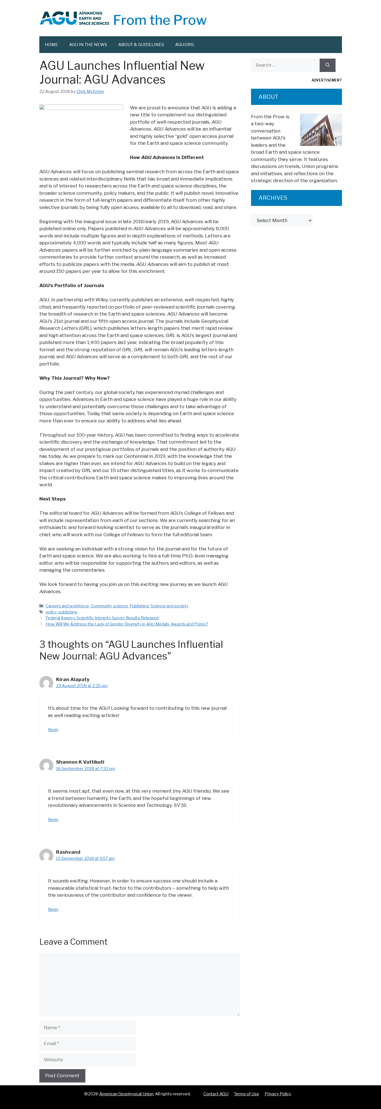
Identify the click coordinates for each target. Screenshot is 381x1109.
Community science (109, 605)
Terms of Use (246, 1093)
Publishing (139, 605)
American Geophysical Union (126, 1093)
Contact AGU (215, 1093)
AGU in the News (88, 44)
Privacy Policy (278, 1093)
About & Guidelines (141, 44)
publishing (67, 612)
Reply (53, 729)
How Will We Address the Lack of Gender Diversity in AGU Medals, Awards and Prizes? (127, 624)
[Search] (328, 65)
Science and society (170, 605)
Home (51, 44)
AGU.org (184, 44)
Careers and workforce (67, 605)
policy (51, 612)
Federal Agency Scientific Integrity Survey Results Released (102, 617)
